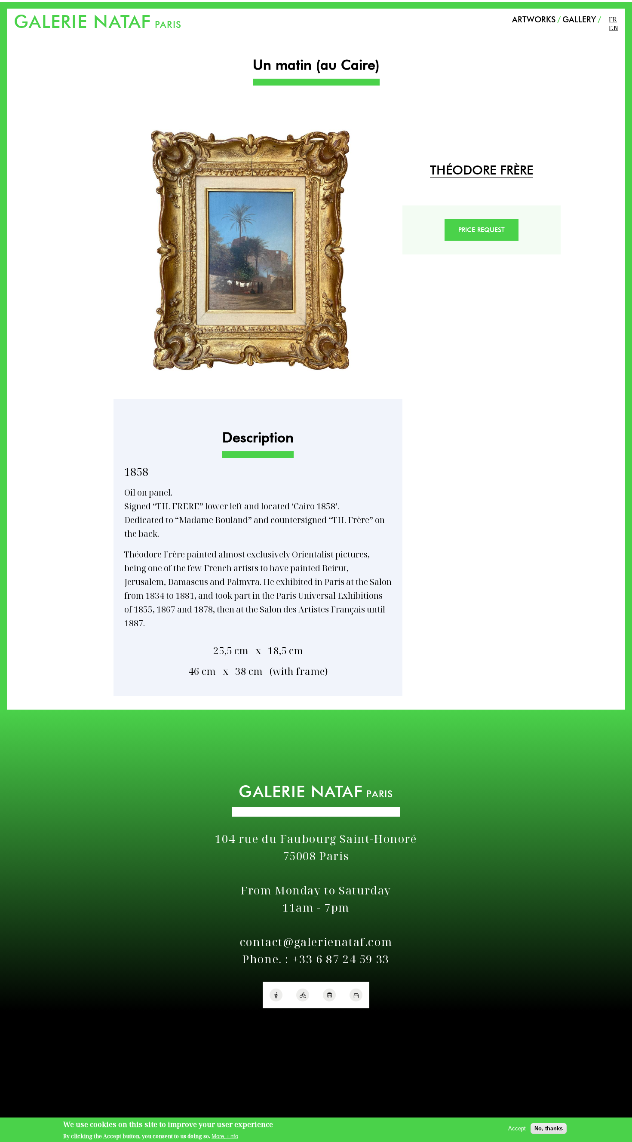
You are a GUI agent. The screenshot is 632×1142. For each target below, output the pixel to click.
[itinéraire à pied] (276, 995)
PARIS (97, 24)
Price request (481, 230)
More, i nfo (225, 1136)
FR (613, 19)
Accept (517, 1128)
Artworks (533, 19)
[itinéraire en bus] (329, 995)
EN (613, 27)
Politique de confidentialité (42, 1019)
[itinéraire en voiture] (356, 995)
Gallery (579, 19)
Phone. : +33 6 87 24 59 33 (316, 959)
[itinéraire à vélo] (302, 995)
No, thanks (548, 1128)
